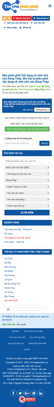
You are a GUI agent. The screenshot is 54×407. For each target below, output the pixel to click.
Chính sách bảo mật (17, 337)
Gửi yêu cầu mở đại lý (17, 23)
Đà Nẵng (8, 271)
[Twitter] (20, 394)
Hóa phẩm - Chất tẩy (14, 242)
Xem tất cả (9, 300)
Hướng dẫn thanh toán (37, 343)
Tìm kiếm (28, 212)
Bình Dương (10, 267)
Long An (8, 279)
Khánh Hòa (9, 288)
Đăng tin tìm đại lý (23, 18)
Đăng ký (26, 27)
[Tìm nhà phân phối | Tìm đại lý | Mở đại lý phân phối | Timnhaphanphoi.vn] (20, 6)
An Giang (8, 292)
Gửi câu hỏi (39, 23)
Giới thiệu (15, 331)
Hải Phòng (9, 275)
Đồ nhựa (8, 233)
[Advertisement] (27, 50)
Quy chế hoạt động (37, 337)
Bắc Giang (9, 296)
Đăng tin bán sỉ (42, 18)
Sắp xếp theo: (28, 110)
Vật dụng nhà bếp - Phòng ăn (18, 229)
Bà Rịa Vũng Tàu (12, 283)
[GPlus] (27, 394)
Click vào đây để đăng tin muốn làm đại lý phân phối (27, 129)
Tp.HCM (8, 258)
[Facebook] (13, 394)
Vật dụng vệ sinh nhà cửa (16, 238)
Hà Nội (7, 262)
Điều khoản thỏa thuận (33, 331)
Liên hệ (27, 349)
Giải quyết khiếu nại (16, 343)
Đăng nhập (11, 27)
